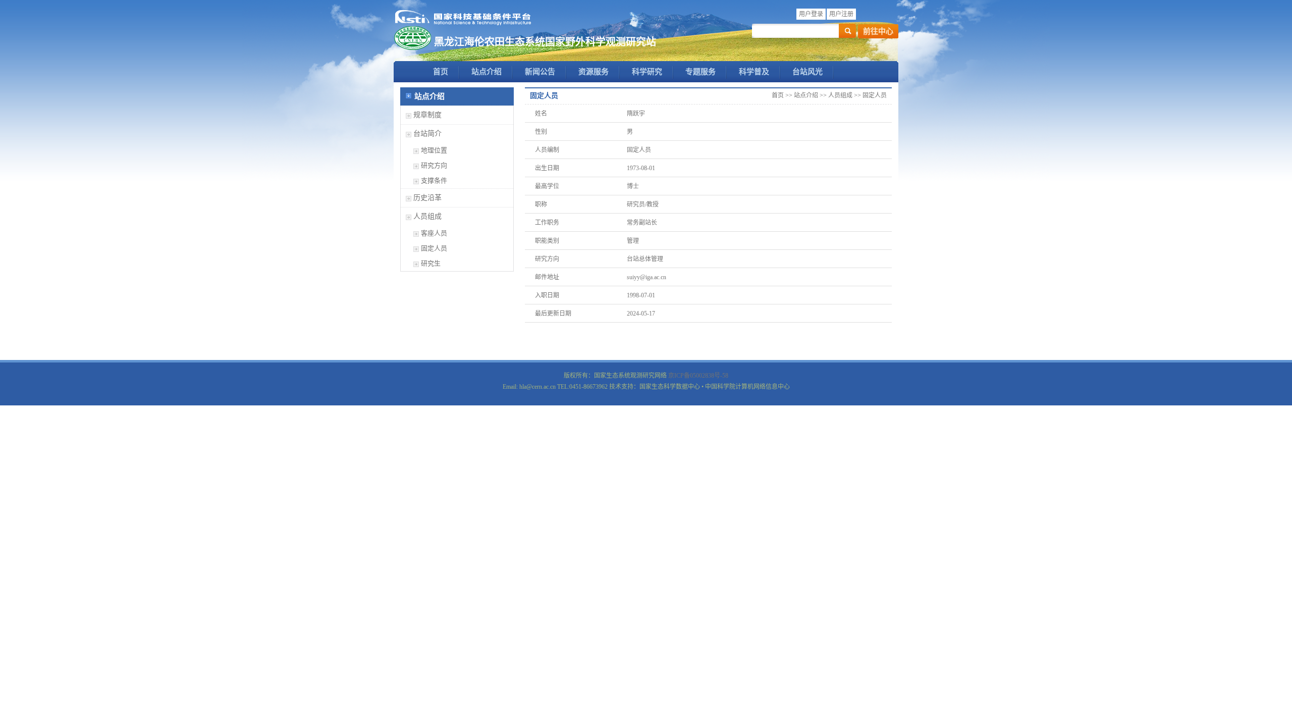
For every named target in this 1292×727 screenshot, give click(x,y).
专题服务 (700, 72)
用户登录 (811, 14)
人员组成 (427, 216)
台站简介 (427, 133)
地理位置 (434, 150)
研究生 (431, 263)
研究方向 (434, 165)
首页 (440, 72)
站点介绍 (486, 72)
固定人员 (434, 248)
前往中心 (878, 31)
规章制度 (427, 115)
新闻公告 (540, 72)
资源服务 (593, 72)
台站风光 (807, 72)
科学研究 (647, 72)
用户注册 (841, 14)
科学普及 (754, 72)
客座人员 (434, 233)
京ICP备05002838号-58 (698, 375)
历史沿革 (427, 197)
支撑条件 (434, 180)
